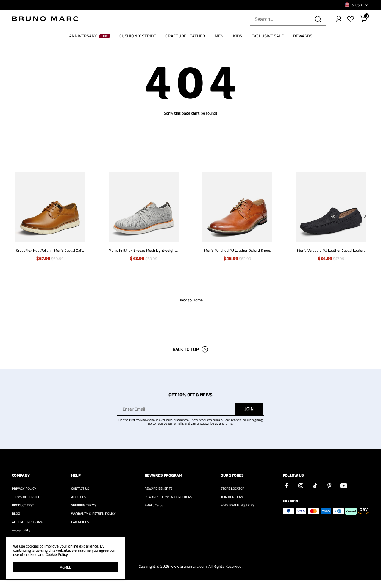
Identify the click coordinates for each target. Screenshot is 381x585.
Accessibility (21, 530)
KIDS (237, 35)
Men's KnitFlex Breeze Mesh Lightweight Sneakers (144, 250)
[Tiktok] (314, 485)
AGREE (65, 567)
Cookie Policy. (57, 554)
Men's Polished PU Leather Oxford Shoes (237, 250)
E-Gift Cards (154, 505)
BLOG (16, 513)
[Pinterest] (329, 485)
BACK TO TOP (186, 349)
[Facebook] (286, 485)
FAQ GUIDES (80, 522)
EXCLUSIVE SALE (268, 35)
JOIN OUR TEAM (232, 497)
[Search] (317, 19)
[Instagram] (300, 485)
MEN (219, 35)
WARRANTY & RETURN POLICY (93, 513)
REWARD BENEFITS (158, 488)
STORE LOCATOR (232, 488)
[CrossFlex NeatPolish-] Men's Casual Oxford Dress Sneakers (50, 250)
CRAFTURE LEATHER (185, 35)
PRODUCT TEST (23, 505)
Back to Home (191, 300)
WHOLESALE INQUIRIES (237, 505)
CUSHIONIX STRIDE (137, 35)
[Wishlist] (350, 19)
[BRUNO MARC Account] (338, 19)
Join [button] (249, 408)
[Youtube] (343, 485)
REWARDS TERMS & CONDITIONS (168, 497)
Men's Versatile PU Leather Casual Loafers (331, 250)
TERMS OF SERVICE (26, 497)
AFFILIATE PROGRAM (27, 522)
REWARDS (302, 35)
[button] (357, 4)
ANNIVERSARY (83, 35)
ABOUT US (78, 497)
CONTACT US (80, 488)
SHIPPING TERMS (83, 505)
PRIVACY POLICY (24, 488)
